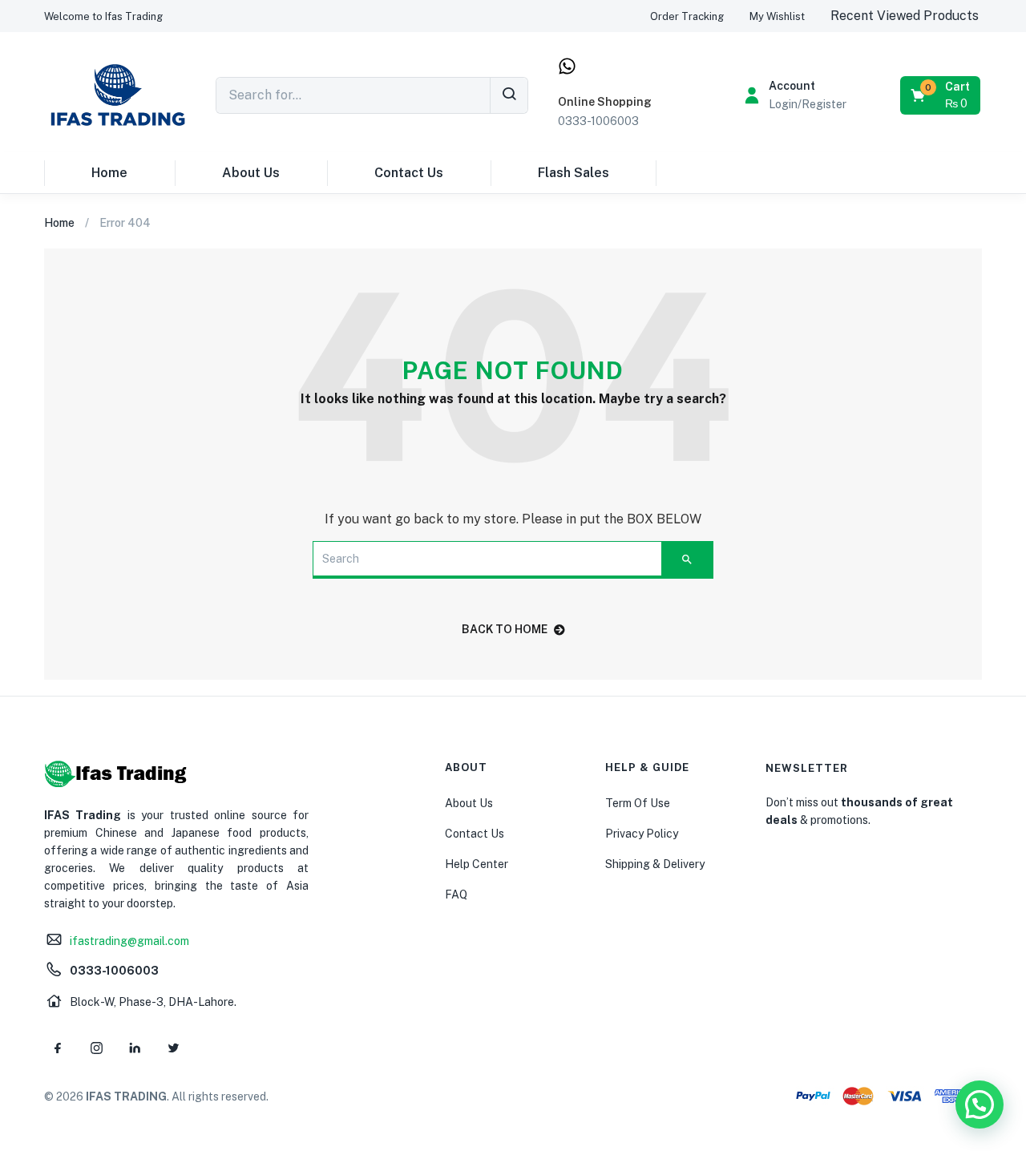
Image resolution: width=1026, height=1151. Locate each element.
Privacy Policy (641, 833)
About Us (251, 172)
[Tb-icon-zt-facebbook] (57, 1047)
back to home (504, 629)
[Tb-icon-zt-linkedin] (134, 1047)
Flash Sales (573, 172)
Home (109, 172)
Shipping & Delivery (655, 864)
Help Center (476, 864)
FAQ (456, 894)
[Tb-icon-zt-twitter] (173, 1047)
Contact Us (408, 172)
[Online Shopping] (567, 66)
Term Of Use (637, 803)
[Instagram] (96, 1047)
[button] (103, 16)
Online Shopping (605, 101)
